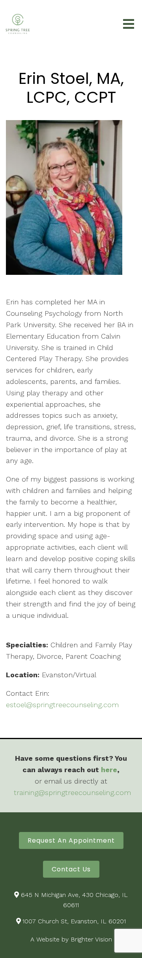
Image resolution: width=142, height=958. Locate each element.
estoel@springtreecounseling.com (62, 704)
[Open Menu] (128, 25)
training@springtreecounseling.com (72, 792)
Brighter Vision (91, 939)
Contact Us (71, 869)
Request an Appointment (71, 840)
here (109, 769)
